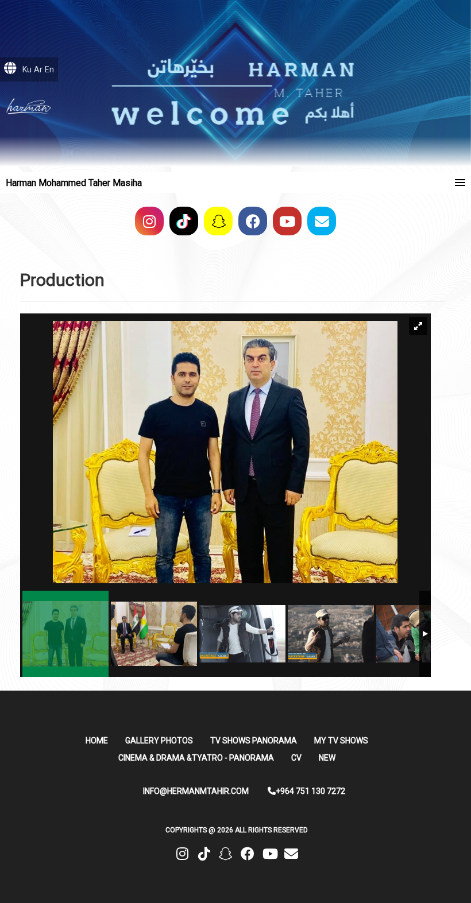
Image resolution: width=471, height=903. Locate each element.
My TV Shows (341, 740)
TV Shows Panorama (253, 740)
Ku (27, 69)
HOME (97, 740)
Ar (38, 69)
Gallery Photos (159, 740)
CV (296, 757)
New (327, 757)
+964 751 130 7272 (310, 791)
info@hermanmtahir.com (196, 791)
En (49, 69)
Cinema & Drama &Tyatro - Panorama (196, 757)
